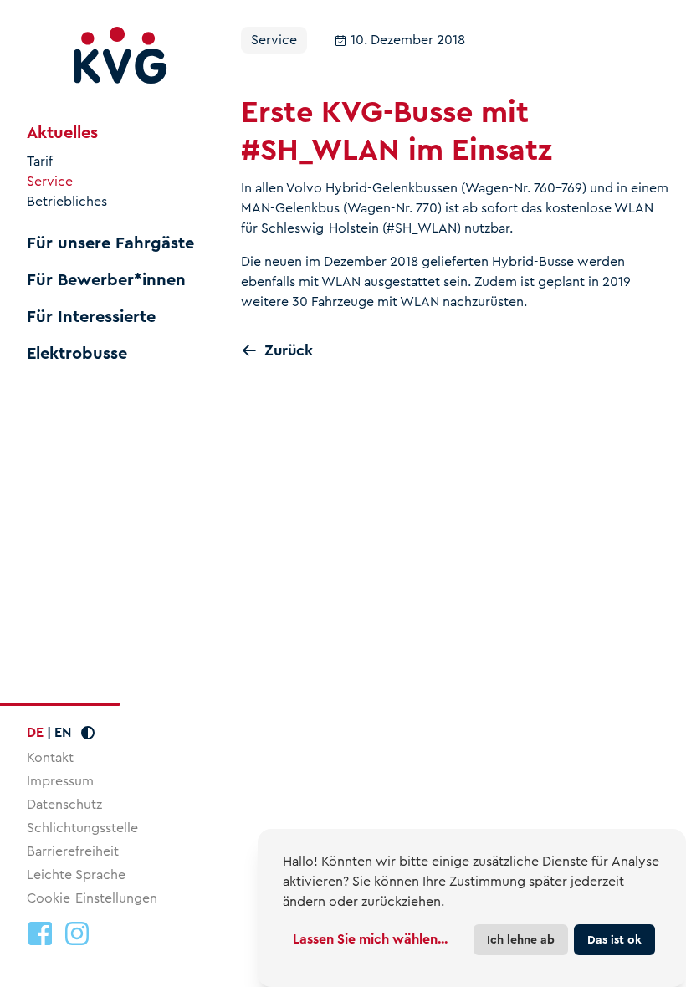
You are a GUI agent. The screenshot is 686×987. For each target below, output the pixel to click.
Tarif (40, 161)
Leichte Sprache (76, 874)
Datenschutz (64, 804)
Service (50, 181)
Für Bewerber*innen (106, 280)
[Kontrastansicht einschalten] (88, 733)
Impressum (60, 780)
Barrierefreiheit (73, 851)
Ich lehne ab (521, 939)
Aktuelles (62, 133)
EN (62, 732)
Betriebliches (67, 201)
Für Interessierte (91, 317)
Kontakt (50, 757)
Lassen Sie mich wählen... (370, 939)
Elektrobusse (77, 353)
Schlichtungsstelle (82, 827)
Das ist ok (614, 939)
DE (35, 732)
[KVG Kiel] (120, 55)
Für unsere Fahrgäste (110, 243)
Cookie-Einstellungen (92, 898)
